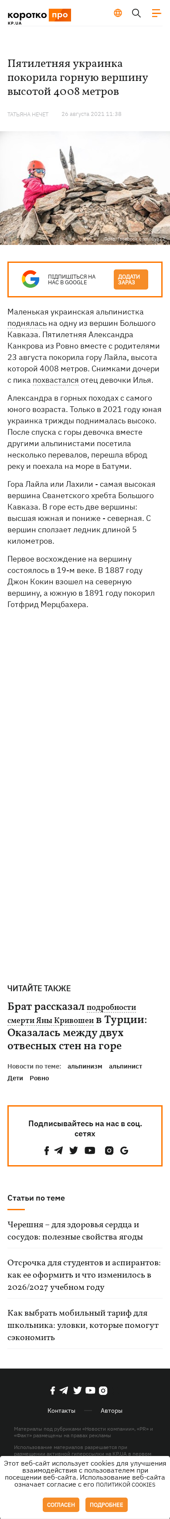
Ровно (39, 1078)
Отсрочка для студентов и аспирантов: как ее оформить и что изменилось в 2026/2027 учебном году (84, 1275)
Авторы (111, 1410)
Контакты (61, 1410)
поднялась (27, 323)
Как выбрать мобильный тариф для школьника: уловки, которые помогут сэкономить (83, 1325)
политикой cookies (126, 1485)
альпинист (125, 1066)
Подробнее (106, 1505)
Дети (15, 1078)
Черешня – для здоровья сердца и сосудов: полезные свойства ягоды (75, 1231)
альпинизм (85, 1066)
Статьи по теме (36, 1198)
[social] (46, 1150)
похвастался (56, 380)
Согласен (61, 1505)
